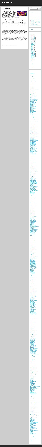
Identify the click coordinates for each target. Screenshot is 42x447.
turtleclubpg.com (32, 301)
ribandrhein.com (32, 194)
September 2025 (33, 40)
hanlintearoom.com (32, 419)
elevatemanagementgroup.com (34, 422)
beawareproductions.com (33, 257)
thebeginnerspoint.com (33, 220)
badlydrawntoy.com (32, 340)
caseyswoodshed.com (32, 315)
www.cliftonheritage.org (33, 369)
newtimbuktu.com (32, 86)
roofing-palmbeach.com (33, 143)
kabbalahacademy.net (33, 174)
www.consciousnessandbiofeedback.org (35, 386)
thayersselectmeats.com (33, 326)
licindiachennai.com (32, 77)
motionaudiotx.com (32, 434)
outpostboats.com (32, 210)
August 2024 (32, 45)
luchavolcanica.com (32, 298)
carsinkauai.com (32, 413)
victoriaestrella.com (32, 303)
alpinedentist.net (32, 113)
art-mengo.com (32, 271)
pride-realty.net (32, 416)
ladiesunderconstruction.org (33, 129)
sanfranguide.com (32, 222)
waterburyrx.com (32, 310)
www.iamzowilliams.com (33, 387)
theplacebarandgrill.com (33, 309)
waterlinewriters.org (32, 331)
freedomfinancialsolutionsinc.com (34, 354)
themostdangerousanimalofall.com (34, 226)
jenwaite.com (31, 421)
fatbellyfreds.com (32, 396)
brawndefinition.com (32, 236)
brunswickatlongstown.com (33, 267)
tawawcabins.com (32, 155)
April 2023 (32, 61)
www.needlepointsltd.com (33, 366)
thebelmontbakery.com (33, 93)
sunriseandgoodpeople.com (33, 290)
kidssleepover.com (32, 90)
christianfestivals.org (32, 278)
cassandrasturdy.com (32, 215)
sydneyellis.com (32, 184)
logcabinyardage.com (32, 336)
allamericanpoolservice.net (33, 187)
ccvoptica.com (32, 375)
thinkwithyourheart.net (33, 150)
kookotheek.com (32, 115)
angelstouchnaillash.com (33, 173)
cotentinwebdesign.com (33, 127)
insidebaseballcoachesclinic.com (34, 412)
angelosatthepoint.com (33, 312)
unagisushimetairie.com (33, 102)
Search (31, 7)
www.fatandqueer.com (33, 358)
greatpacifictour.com (32, 302)
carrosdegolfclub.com (32, 135)
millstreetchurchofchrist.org (33, 414)
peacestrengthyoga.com (33, 353)
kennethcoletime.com (33, 265)
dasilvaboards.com (32, 232)
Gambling (4, 47)
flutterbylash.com (32, 418)
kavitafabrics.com (32, 297)
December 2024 (33, 42)
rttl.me (30, 435)
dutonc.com (31, 274)
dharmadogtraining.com (33, 433)
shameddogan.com (32, 332)
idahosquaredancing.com (33, 154)
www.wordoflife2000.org (33, 153)
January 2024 (32, 52)
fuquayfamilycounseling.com (33, 428)
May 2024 (32, 48)
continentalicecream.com (33, 237)
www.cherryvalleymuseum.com (34, 126)
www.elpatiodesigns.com (33, 397)
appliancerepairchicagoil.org (33, 96)
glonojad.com (31, 251)
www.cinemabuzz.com (33, 381)
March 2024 (32, 50)
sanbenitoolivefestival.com (33, 216)
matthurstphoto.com (32, 410)
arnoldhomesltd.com (32, 145)
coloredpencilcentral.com (33, 146)
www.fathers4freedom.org (33, 349)
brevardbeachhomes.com (33, 139)
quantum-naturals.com (33, 406)
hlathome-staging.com (33, 181)
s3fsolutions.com (32, 138)
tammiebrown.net (32, 273)
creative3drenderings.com (33, 334)
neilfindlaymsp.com (32, 306)
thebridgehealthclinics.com (33, 330)
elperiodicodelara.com (33, 75)
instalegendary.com (32, 98)
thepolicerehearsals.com (33, 227)
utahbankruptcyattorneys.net (33, 151)
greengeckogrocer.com (33, 180)
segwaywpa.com (32, 328)
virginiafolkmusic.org (32, 192)
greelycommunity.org (32, 248)
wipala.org (31, 207)
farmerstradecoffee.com (33, 335)
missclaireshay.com (32, 73)
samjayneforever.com (32, 409)
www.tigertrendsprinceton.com (34, 348)
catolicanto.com (32, 196)
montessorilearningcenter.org (34, 407)
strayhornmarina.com (32, 234)
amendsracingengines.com (33, 356)
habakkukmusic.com (32, 342)
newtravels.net (32, 91)
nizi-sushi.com (32, 270)
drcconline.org (32, 308)
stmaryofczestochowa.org (33, 261)
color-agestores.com (32, 206)
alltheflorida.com (32, 411)
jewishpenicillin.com (32, 188)
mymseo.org (31, 431)
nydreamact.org (32, 101)
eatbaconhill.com (32, 88)
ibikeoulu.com (31, 259)
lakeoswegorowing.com (33, 427)
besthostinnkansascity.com (33, 438)
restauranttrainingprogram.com (34, 186)
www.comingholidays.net (33, 221)
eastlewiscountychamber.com (34, 229)
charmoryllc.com (32, 223)
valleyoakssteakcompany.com (34, 314)
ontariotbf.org (31, 97)
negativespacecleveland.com (33, 288)
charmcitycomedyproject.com (34, 256)
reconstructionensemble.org (33, 296)
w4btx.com (31, 172)
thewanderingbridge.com (33, 263)
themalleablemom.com (33, 264)
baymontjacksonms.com (33, 285)
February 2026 (33, 35)
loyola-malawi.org (32, 208)
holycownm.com (32, 299)
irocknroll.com (31, 152)
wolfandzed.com (32, 379)
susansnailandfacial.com (33, 346)
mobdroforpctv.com (32, 214)
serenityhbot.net (32, 344)
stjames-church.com (32, 253)
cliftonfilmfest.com (32, 147)
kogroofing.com (32, 112)
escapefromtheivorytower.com (34, 140)
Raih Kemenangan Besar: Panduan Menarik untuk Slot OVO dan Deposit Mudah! (35, 16)
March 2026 (32, 34)
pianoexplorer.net (32, 389)
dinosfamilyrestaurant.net (33, 132)
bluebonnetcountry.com (33, 106)
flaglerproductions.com (33, 235)
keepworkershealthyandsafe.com (34, 99)
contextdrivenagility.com (33, 258)
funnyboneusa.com (32, 294)
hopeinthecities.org (32, 212)
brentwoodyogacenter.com (33, 372)
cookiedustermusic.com (33, 295)
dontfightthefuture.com (33, 144)
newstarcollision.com (32, 176)
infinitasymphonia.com (33, 245)
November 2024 (33, 43)
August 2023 (32, 57)
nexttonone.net (32, 343)
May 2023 (32, 60)
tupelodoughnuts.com (32, 167)
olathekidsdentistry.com (33, 168)
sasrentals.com (32, 177)
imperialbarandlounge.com (33, 148)
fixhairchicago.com (32, 316)
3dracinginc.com (32, 224)
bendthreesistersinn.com (33, 292)
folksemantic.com (32, 156)
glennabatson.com (32, 233)
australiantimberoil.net (33, 131)
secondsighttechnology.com (33, 178)
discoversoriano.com (32, 219)
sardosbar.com (32, 157)
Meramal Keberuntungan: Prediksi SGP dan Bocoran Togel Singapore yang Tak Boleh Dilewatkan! (35, 19)
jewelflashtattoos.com (32, 103)
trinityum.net (31, 391)
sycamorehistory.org (32, 384)
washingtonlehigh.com (33, 376)
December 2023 (33, 53)
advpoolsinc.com (32, 311)
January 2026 (32, 36)
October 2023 (32, 55)
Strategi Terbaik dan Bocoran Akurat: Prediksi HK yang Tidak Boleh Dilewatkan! (35, 14)
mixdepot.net (31, 382)
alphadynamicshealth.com (33, 417)
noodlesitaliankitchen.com (33, 100)
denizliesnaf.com (32, 317)
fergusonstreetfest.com (33, 408)
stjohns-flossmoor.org (32, 293)
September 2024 (33, 44)
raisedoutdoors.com (32, 149)
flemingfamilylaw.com (33, 425)
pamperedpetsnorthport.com (33, 165)
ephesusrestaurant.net (33, 394)
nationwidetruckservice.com (33, 300)
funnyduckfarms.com (32, 420)
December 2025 (33, 37)
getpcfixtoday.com (32, 104)
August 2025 (32, 41)
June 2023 (32, 59)
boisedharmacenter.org (33, 205)
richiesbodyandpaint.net (33, 76)
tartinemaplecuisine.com (33, 268)
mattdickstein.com (32, 339)
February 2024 (32, 51)
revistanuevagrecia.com (33, 252)
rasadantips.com (32, 85)
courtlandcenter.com (32, 305)
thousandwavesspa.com (33, 304)
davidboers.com (32, 337)
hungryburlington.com (33, 266)
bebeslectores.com (32, 130)
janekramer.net (32, 269)
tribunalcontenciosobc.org (33, 230)
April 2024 (32, 49)
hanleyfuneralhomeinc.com (33, 169)
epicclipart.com (32, 107)
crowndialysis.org (32, 185)
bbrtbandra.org (32, 105)
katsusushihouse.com (32, 247)
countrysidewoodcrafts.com (33, 95)
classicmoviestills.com (32, 217)
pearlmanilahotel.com (33, 108)
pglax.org (31, 287)
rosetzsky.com (31, 250)
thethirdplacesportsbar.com (33, 393)
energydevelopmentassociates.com (34, 136)
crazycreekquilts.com (32, 238)
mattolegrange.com (32, 276)
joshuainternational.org (33, 345)
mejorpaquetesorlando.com (33, 170)
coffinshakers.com (32, 260)
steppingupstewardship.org (33, 374)
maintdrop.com (32, 109)
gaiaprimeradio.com (32, 272)
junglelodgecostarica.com (33, 277)
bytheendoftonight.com (33, 211)
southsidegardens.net (32, 390)
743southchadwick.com (33, 141)
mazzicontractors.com (33, 392)
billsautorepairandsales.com (33, 405)
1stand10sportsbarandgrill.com (34, 171)
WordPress (35, 445)
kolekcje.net (31, 195)
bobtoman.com (32, 110)
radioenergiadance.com (33, 114)
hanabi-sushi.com (32, 378)
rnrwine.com (31, 426)
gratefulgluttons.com (32, 213)
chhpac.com (31, 432)
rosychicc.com (31, 209)
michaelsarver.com (32, 179)
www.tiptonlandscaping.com (33, 373)
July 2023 (32, 58)
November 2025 (33, 38)
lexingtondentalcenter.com (33, 183)
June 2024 (32, 47)
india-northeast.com (32, 142)
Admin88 (10, 9)
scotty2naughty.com (32, 254)
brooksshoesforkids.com (33, 325)
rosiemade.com (32, 166)
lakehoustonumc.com (32, 341)
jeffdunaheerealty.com (33, 352)
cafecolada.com (32, 218)
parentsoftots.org (32, 333)
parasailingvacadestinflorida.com (34, 415)
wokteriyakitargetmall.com (33, 182)
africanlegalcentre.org (33, 246)
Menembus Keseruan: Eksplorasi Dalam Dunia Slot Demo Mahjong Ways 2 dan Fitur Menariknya (35, 22)
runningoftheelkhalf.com (33, 351)
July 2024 (32, 46)
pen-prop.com (32, 347)
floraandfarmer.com (32, 137)
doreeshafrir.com (32, 255)
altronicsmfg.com (32, 87)
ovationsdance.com (32, 193)
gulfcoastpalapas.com (32, 329)
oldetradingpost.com (32, 128)
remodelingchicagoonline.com (34, 371)
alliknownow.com (32, 228)
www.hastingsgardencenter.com (34, 388)
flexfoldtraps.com (32, 355)
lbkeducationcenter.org (33, 197)
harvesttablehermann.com (33, 134)
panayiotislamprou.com (33, 116)
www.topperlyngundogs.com (33, 350)
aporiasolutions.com (32, 327)
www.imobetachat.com (33, 338)
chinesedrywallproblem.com (33, 291)
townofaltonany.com (32, 286)
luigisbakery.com (32, 377)
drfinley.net (31, 424)
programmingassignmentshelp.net (34, 89)
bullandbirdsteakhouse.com (33, 367)
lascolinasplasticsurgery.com (33, 368)
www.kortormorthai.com (33, 357)
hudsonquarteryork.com (33, 398)
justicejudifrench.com (32, 262)
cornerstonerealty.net (32, 385)
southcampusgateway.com (33, 117)
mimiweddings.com (32, 437)
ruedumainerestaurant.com (33, 249)
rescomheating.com (32, 436)
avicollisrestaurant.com (33, 307)
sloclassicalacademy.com (33, 231)
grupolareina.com (32, 125)
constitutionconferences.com (33, 318)
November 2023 (33, 54)
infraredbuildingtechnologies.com (34, 133)
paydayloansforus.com (33, 92)
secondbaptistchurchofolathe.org (34, 430)
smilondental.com (32, 175)
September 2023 (33, 56)
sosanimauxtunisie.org (33, 111)
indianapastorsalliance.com (33, 313)
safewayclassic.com (32, 94)
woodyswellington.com (33, 395)
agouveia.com (31, 429)
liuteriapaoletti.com (32, 289)
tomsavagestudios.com (33, 189)
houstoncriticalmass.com (33, 225)
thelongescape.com (7, 3)
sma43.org (31, 370)
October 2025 (32, 39)
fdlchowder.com (32, 365)
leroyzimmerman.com (33, 423)
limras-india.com (32, 74)
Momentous (39, 445)
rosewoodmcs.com (32, 383)
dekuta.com (31, 380)
